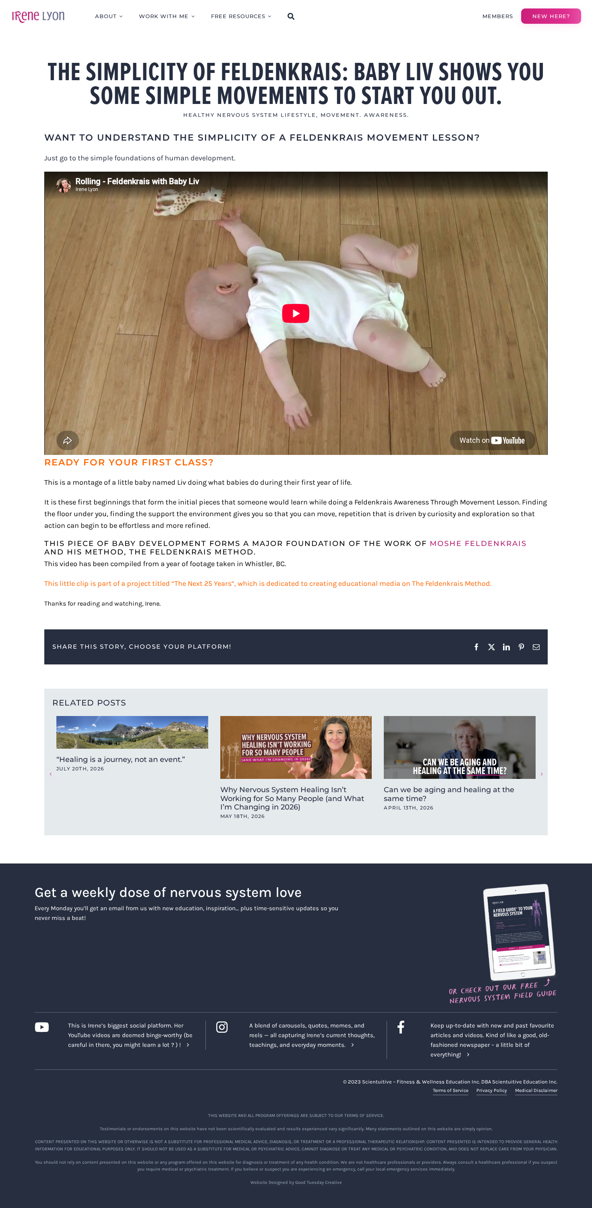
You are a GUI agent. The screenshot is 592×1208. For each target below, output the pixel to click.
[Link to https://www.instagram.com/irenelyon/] (226, 1027)
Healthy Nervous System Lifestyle (249, 115)
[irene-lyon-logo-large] (38, 10)
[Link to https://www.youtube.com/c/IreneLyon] (45, 1027)
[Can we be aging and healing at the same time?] (460, 747)
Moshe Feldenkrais (478, 543)
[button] (50, 774)
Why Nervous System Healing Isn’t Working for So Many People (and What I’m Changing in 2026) (292, 798)
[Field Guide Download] (502, 887)
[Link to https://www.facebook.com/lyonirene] (407, 1027)
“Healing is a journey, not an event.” (120, 759)
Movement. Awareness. (365, 115)
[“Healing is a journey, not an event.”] (132, 732)
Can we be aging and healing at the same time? (449, 794)
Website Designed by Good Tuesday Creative (296, 1182)
